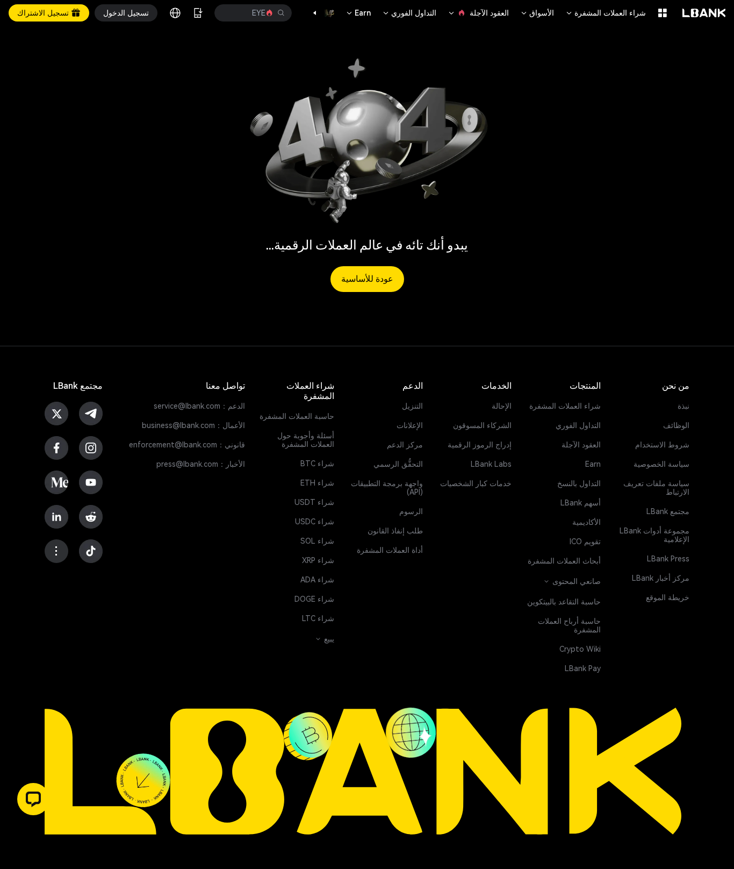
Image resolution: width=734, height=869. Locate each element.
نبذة (683, 406)
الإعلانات (410, 425)
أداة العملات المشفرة (390, 550)
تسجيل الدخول (126, 13)
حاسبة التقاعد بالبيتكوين (564, 601)
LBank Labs (491, 464)
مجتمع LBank (667, 511)
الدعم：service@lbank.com (199, 406)
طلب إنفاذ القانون (395, 530)
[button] (320, 13)
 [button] (281, 13)
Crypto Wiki (580, 649)
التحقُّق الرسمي (398, 464)
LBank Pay (583, 668)
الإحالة (502, 406)
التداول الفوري (409, 13)
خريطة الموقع (667, 597)
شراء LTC (318, 618)
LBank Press (668, 558)
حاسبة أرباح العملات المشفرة (569, 625)
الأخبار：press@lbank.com (200, 464)
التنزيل (412, 406)
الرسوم (411, 511)
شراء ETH (317, 483)
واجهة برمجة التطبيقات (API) (387, 487)
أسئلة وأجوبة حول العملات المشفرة (305, 439)
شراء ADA (317, 579)
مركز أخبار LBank (660, 578)
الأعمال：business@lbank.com (193, 425)
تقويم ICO (585, 541)
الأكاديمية (586, 522)
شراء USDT (314, 502)
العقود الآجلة (478, 13)
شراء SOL (317, 541)
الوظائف (676, 425)
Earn (358, 13)
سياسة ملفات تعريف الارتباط (656, 487)
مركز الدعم (405, 444)
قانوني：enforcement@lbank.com (187, 444)
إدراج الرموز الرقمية (480, 444)
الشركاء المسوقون (482, 425)
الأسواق (537, 13)
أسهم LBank (580, 502)
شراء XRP (318, 560)
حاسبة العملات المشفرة (297, 416)
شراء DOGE (314, 599)
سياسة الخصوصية (661, 464)
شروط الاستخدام (662, 444)
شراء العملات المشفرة (605, 13)
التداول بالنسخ (579, 483)
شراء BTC (317, 463)
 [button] (230, 13)
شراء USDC (314, 521)
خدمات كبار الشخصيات (476, 483)
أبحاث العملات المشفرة (564, 561)
